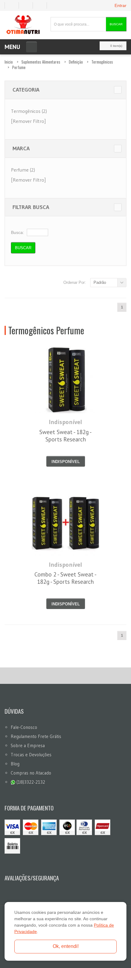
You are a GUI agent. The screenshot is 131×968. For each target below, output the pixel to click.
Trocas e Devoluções (31, 754)
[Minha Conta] (28, 5)
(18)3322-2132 (30, 782)
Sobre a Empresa (28, 745)
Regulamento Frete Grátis (36, 736)
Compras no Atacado (31, 773)
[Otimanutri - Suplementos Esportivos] (23, 24)
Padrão (100, 282)
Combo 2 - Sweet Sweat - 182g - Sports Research (65, 578)
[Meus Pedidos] (12, 5)
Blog (15, 764)
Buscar (116, 24)
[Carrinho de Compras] (42, 5)
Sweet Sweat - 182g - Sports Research (65, 435)
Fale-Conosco (24, 727)
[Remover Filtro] (28, 121)
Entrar (120, 5)
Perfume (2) (23, 170)
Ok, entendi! (66, 946)
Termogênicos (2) (29, 111)
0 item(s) (116, 45)
